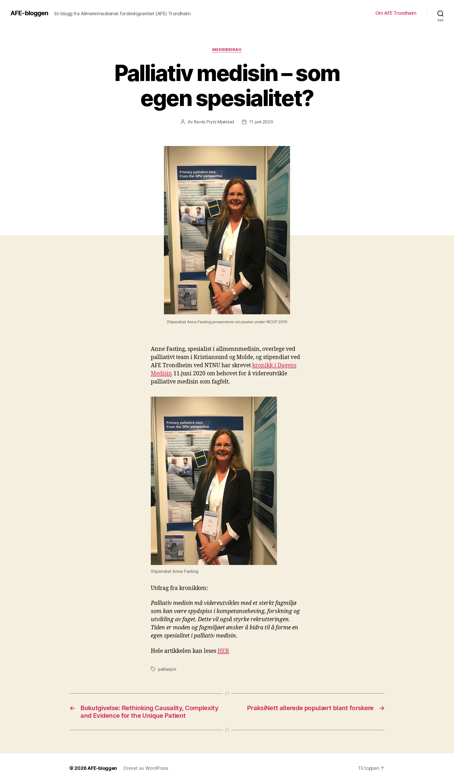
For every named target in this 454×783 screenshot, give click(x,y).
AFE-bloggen (29, 13)
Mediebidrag (226, 49)
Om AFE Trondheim (395, 13)
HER (223, 651)
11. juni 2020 (261, 121)
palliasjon (167, 669)
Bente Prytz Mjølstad (214, 121)
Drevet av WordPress (145, 768)
